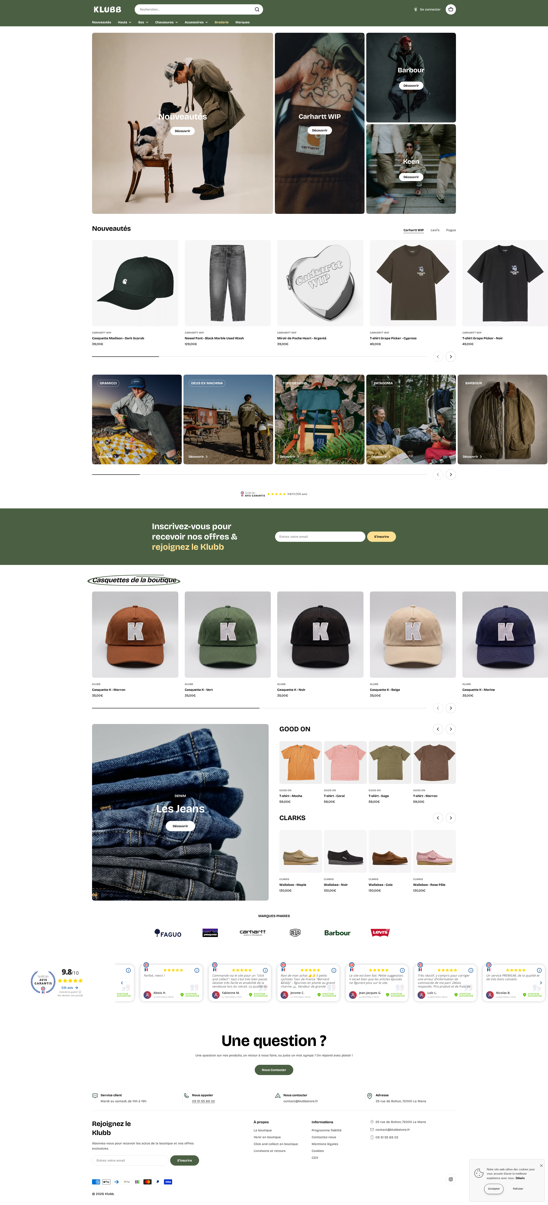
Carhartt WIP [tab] (414, 230)
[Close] (541, 1165)
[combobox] (199, 9)
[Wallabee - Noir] (345, 851)
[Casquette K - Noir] (320, 634)
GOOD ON (285, 790)
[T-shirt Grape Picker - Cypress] (413, 283)
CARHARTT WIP (101, 332)
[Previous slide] (438, 357)
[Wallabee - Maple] (300, 851)
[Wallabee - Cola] (390, 851)
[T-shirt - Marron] (434, 762)
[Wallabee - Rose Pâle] (434, 851)
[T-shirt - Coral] (345, 762)
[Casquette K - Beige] (413, 634)
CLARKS (284, 879)
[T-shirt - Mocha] (300, 762)
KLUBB (96, 684)
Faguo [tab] (451, 230)
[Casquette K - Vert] (228, 634)
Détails (520, 1178)
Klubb (109, 1194)
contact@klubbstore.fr (392, 1130)
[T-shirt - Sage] (390, 762)
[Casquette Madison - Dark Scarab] (135, 283)
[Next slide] (451, 357)
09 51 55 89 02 (203, 1101)
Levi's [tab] (435, 230)
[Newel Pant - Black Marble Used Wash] (228, 283)
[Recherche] (257, 9)
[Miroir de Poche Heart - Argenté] (320, 283)
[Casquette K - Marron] (135, 634)
